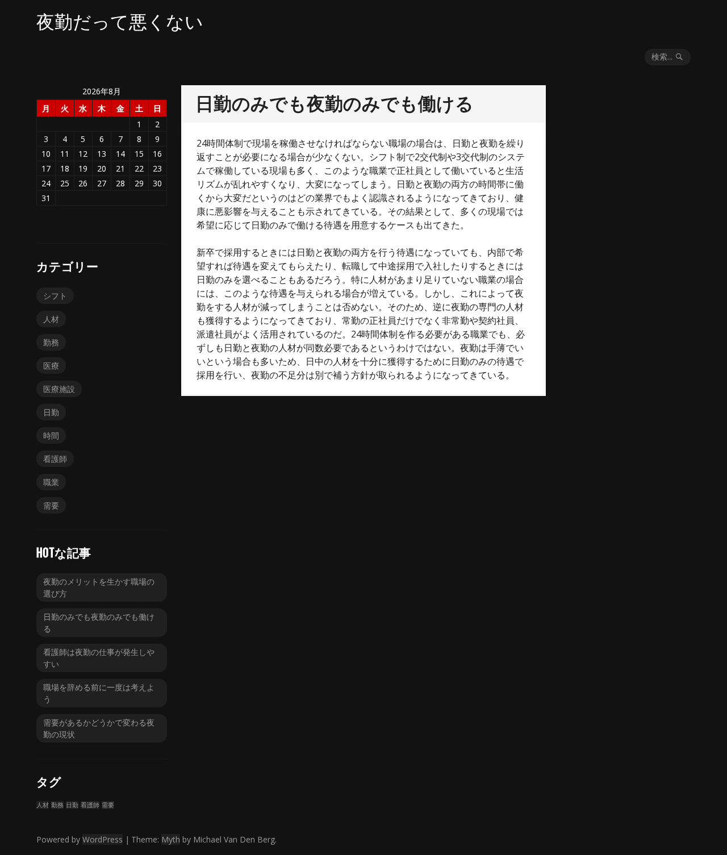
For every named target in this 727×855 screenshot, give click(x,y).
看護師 (55, 458)
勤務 (51, 342)
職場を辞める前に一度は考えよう (98, 693)
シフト (55, 295)
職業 (51, 482)
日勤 (51, 412)
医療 (51, 365)
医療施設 (59, 388)
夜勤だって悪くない (119, 21)
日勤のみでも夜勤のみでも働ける (98, 622)
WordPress (102, 839)
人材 (51, 319)
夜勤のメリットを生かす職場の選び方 (98, 587)
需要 (51, 505)
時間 (51, 435)
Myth (170, 839)
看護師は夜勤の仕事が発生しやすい (98, 658)
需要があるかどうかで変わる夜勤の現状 (98, 728)
